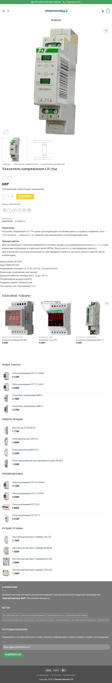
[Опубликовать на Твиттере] (14, 210)
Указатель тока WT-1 (48, 340)
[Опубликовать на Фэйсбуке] (9, 210)
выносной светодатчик (12, 620)
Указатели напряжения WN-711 (90, 340)
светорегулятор (62, 620)
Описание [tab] (7, 221)
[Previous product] (10, 178)
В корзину (25, 196)
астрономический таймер (76, 615)
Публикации (69, 675)
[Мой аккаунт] (102, 11)
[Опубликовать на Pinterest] (24, 210)
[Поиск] (8, 11)
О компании (42, 675)
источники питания (45, 620)
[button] (3, 11)
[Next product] (4, 178)
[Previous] (7, 81)
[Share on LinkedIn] (29, 210)
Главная (6, 164)
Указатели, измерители (25, 164)
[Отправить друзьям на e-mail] (19, 210)
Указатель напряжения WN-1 (15, 340)
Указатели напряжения (52, 164)
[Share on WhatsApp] (4, 210)
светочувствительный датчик (83, 620)
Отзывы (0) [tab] (20, 221)
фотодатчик (103, 620)
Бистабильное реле (11, 615)
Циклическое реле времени (33, 615)
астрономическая (55, 615)
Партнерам (55, 675)
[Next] (104, 81)
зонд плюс (29, 620)
